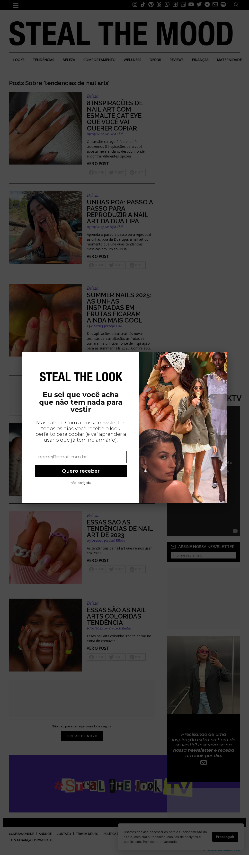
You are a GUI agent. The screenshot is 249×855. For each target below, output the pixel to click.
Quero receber (81, 471)
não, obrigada (81, 483)
